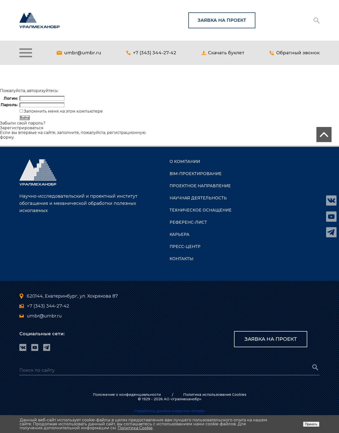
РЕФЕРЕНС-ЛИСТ (188, 222)
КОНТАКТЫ (181, 258)
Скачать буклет (226, 53)
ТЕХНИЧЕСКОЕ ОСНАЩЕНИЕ (201, 210)
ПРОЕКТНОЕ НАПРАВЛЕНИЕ (200, 186)
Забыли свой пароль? (22, 123)
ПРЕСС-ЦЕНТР (185, 246)
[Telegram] (331, 232)
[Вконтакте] (331, 200)
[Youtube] (331, 216)
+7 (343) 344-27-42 (154, 53)
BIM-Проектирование (196, 173)
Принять (311, 424)
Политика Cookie (135, 428)
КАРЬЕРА (179, 234)
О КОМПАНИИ (185, 161)
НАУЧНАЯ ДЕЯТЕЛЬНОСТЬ (198, 198)
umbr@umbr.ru (82, 53)
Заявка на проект (222, 20)
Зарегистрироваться (21, 127)
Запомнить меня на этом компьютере (63, 111)
